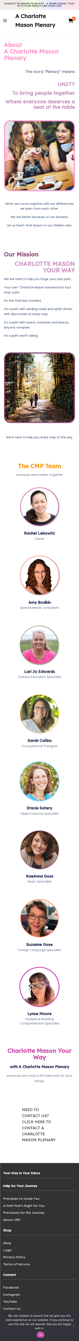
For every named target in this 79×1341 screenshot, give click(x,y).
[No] (74, 1326)
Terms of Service (16, 1264)
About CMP (11, 1220)
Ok (41, 1334)
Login (7, 1250)
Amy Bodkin (39, 602)
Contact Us (12, 1309)
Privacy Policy (14, 1257)
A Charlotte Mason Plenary (35, 20)
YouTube (10, 1301)
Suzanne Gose (39, 944)
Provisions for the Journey (23, 1213)
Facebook (11, 1287)
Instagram (11, 1295)
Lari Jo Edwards (39, 671)
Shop (7, 1243)
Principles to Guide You (21, 1199)
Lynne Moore (39, 1013)
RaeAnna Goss (39, 876)
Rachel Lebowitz (39, 533)
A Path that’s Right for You (24, 1206)
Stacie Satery (39, 808)
